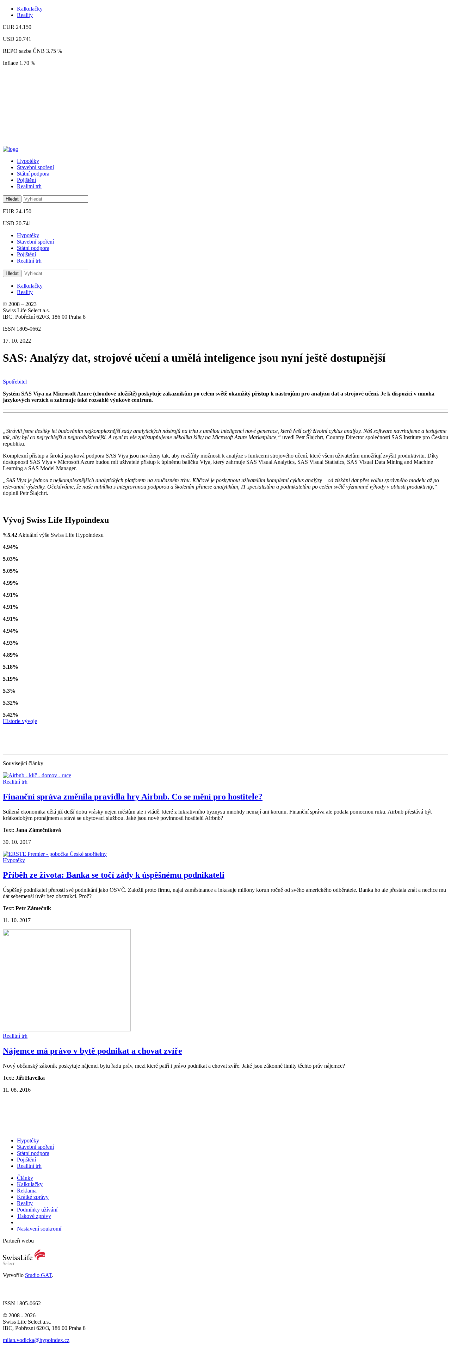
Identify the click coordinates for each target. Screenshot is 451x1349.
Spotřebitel (15, 382)
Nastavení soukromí (39, 1229)
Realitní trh (29, 186)
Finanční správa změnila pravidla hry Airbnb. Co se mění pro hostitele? (132, 796)
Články (25, 1178)
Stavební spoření (35, 167)
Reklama (27, 1191)
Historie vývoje (20, 721)
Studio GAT (38, 1275)
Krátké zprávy (33, 1197)
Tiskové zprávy (34, 1216)
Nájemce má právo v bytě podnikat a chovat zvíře (92, 1050)
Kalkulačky (30, 9)
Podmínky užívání (37, 1210)
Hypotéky (28, 161)
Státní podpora (33, 174)
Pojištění (26, 180)
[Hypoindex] (10, 149)
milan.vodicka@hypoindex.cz (36, 1340)
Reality (25, 15)
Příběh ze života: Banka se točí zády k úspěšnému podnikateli (113, 874)
